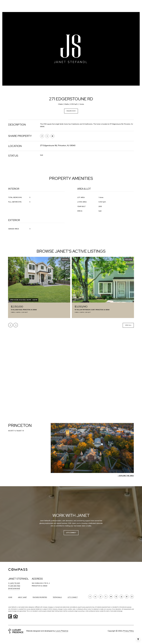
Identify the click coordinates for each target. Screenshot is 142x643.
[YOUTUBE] (111, 597)
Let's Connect (73, 597)
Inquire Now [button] (71, 111)
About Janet (22, 597)
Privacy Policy (128, 631)
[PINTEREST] (127, 597)
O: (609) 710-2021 (14, 583)
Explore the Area (126, 476)
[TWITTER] (106, 597)
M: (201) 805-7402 (14, 586)
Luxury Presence (61, 631)
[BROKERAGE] (132, 597)
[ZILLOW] (121, 597)
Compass (50, 607)
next (15, 325)
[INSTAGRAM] (90, 597)
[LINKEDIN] (95, 597)
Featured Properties (40, 597)
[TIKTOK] (100, 597)
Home (10, 597)
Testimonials (57, 597)
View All (128, 325)
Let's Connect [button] (71, 532)
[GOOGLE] (116, 597)
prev (10, 325)
